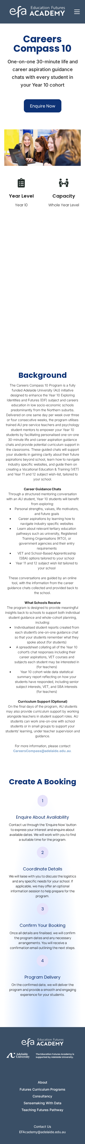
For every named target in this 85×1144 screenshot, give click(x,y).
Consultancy (42, 1096)
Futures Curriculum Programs (42, 1089)
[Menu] (77, 12)
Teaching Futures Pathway (42, 1110)
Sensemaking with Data (42, 1103)
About (42, 1082)
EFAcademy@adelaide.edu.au (42, 1132)
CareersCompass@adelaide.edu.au (42, 751)
